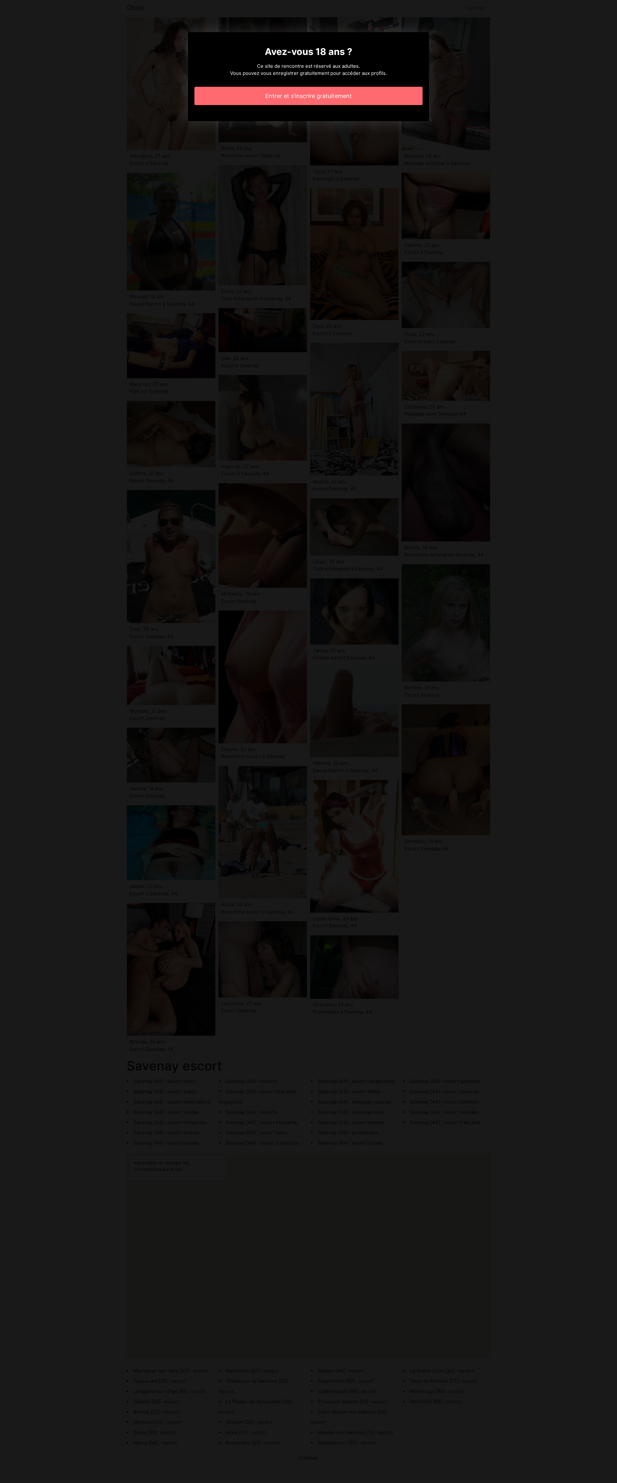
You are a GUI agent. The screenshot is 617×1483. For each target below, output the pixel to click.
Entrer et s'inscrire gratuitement (308, 96)
